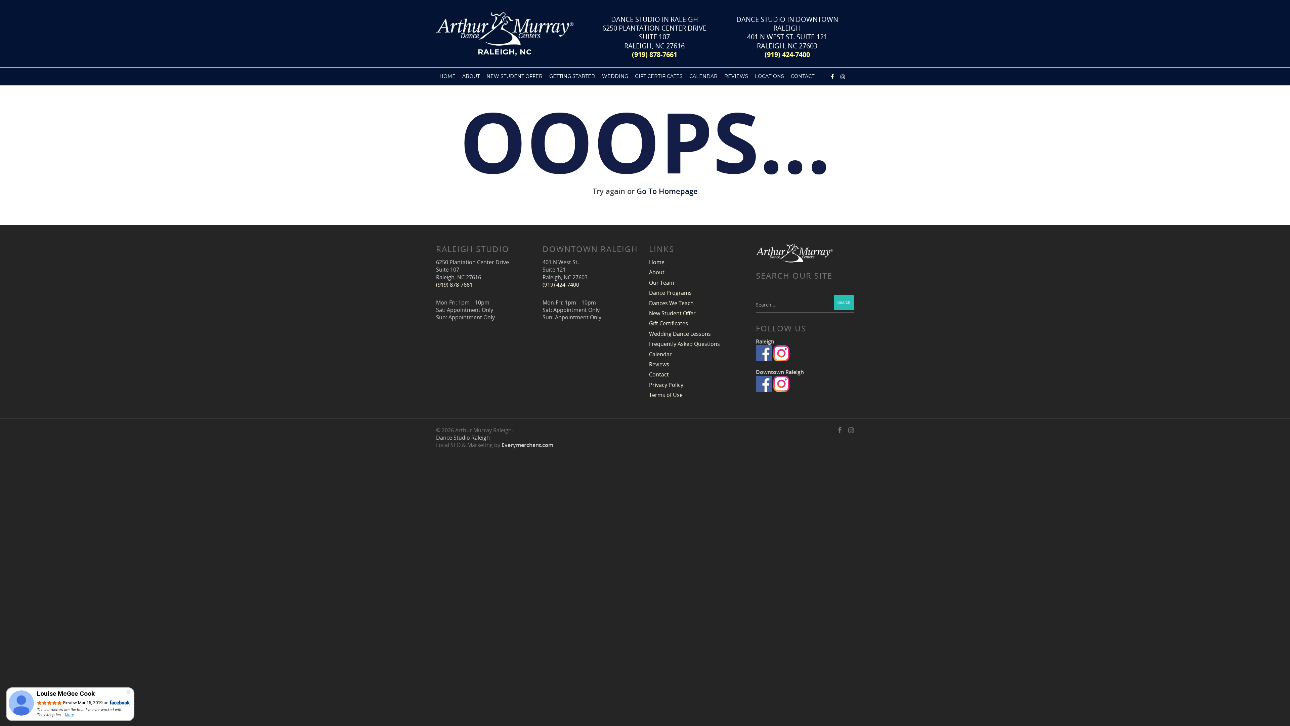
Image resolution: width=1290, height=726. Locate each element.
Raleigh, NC (505, 51)
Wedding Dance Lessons (680, 333)
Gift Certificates (659, 76)
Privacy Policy (666, 385)
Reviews (736, 76)
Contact (659, 374)
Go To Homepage (667, 191)
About (656, 272)
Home (447, 76)
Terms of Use (666, 395)
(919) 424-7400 (787, 54)
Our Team (661, 282)
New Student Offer (514, 76)
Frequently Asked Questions (684, 344)
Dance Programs (670, 292)
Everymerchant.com (527, 445)
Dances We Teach (671, 303)
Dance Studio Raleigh (463, 437)
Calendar (703, 76)
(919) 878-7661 (654, 54)
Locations (769, 76)
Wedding (615, 76)
